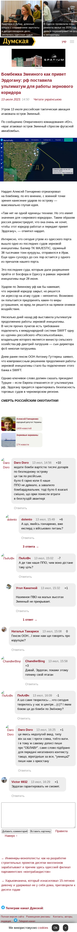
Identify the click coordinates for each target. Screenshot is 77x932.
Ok (55, 927)
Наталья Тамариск (25, 631)
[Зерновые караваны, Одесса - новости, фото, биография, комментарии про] (8, 446)
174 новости (22, 444)
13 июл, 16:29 (40, 782)
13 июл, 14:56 (41, 462)
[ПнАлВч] (7, 558)
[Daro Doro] (5, 467)
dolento (26, 519)
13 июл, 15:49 (45, 519)
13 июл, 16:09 (42, 695)
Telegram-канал (27, 921)
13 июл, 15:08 (52, 631)
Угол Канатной (26, 588)
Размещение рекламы (38, 916)
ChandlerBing (35, 661)
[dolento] (11, 519)
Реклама (38, 68)
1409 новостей (24, 428)
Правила (61, 831)
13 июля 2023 (10, 99)
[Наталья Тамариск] (4, 631)
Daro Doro (21, 462)
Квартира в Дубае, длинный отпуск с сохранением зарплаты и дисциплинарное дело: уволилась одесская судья (20, 29)
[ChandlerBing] (11, 661)
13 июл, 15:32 (50, 588)
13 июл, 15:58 (58, 661)
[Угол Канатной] (8, 588)
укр (64, 41)
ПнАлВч (25, 558)
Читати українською (48, 99)
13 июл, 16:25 (46, 730)
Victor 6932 (19, 782)
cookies (43, 927)
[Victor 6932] (4, 782)
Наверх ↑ (11, 836)
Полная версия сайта (12, 916)
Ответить (20, 508)
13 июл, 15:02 (43, 558)
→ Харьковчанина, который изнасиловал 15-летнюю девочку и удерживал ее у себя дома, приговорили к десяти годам (38, 885)
